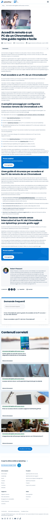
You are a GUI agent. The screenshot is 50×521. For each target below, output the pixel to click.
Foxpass (28, 483)
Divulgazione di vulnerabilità (7, 499)
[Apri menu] (47, 2)
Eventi (2, 478)
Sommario (5, 48)
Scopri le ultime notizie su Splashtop (13, 461)
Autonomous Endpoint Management (34, 478)
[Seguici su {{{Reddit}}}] (18, 518)
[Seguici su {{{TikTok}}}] (20, 518)
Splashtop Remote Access (32, 473)
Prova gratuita (8, 165)
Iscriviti (30, 289)
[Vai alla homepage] (6, 2)
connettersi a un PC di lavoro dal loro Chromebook (30, 115)
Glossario (3, 487)
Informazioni (4, 471)
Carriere (3, 480)
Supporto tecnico (5, 494)
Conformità (4, 511)
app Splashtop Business (13, 118)
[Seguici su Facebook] (10, 518)
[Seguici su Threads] (7, 518)
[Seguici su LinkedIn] (2, 518)
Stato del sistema (5, 496)
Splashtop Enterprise (30, 480)
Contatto (3, 485)
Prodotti (28, 471)
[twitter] (14, 289)
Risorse (2, 483)
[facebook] (12, 289)
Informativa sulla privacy (13, 511)
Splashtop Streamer (13, 123)
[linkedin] (9, 289)
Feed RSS (22, 289)
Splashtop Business (15, 139)
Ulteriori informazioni (7, 360)
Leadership (3, 476)
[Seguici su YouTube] (15, 518)
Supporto (3, 491)
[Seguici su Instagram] (5, 518)
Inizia (27, 491)
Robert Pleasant (7, 43)
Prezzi (27, 499)
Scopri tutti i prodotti (30, 485)
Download (28, 496)
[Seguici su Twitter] (12, 518)
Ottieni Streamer (5, 501)
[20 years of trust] (15, 2)
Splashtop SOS (24, 141)
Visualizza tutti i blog (25, 449)
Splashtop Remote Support (32, 476)
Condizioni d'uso (24, 511)
